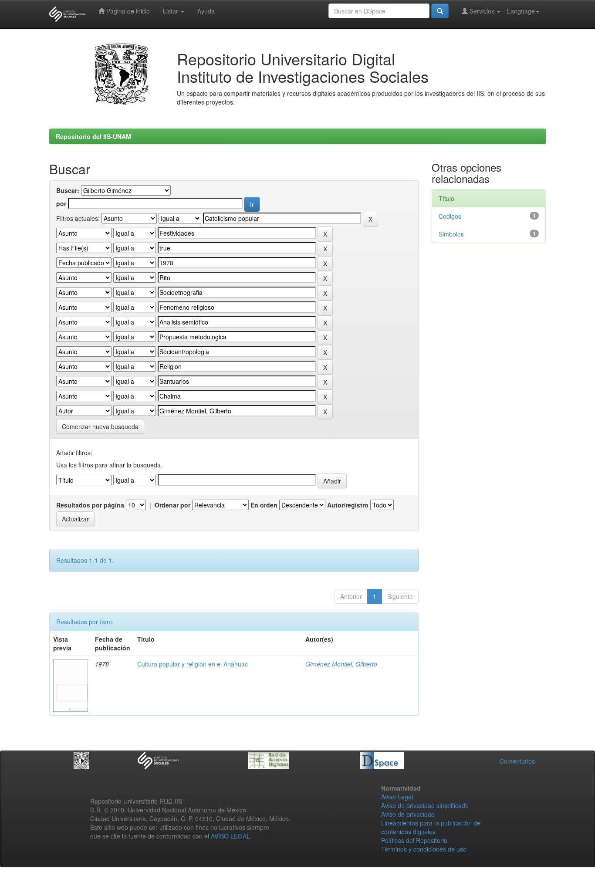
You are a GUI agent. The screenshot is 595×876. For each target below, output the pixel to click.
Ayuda (206, 11)
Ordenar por (172, 505)
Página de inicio (127, 11)
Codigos (450, 216)
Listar (171, 11)
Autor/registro (347, 505)
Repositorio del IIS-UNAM (93, 136)
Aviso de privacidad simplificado (425, 805)
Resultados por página (90, 505)
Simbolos (451, 234)
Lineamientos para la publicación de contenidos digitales (430, 827)
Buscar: (67, 190)
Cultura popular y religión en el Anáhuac (192, 664)
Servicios (482, 11)
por (61, 203)
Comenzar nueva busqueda (100, 426)
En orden (263, 505)
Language (521, 11)
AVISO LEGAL (230, 836)
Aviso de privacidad (408, 814)
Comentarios (517, 761)
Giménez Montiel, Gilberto (341, 664)
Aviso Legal (397, 796)
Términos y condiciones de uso (424, 849)
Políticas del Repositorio (414, 840)
